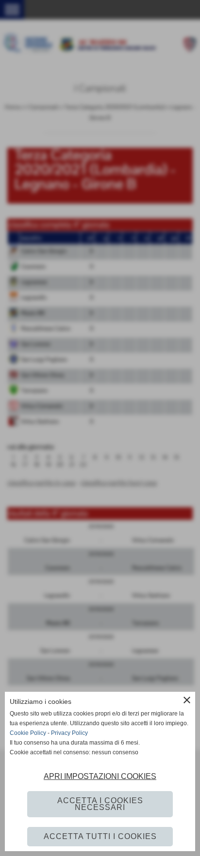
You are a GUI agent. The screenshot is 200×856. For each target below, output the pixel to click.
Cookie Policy (28, 733)
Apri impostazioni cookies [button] (100, 776)
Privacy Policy (69, 733)
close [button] (187, 700)
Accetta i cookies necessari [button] (100, 803)
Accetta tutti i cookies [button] (100, 836)
